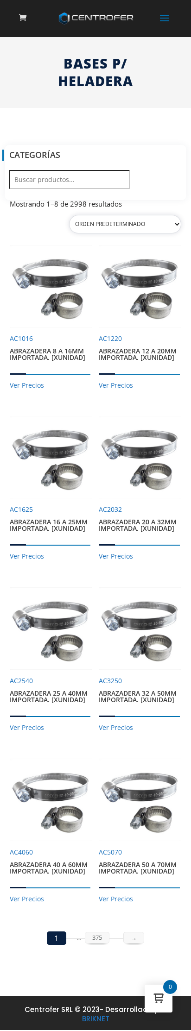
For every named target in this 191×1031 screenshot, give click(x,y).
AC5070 (138, 861)
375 (97, 937)
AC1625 (49, 519)
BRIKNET (95, 1019)
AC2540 (49, 690)
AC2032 (138, 519)
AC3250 (138, 690)
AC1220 (138, 348)
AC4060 (49, 861)
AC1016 (47, 348)
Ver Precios (27, 385)
